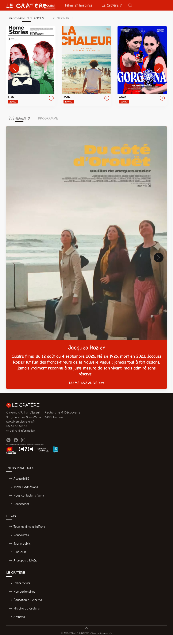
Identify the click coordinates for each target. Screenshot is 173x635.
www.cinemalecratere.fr (20, 421)
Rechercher (21, 504)
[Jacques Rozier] (86, 257)
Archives (19, 617)
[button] (130, 5)
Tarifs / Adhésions (26, 487)
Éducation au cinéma (28, 600)
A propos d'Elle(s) (25, 560)
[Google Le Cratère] (8, 440)
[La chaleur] (86, 66)
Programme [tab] (48, 118)
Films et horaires (78, 5)
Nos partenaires (24, 591)
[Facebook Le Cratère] (16, 440)
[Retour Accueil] (26, 5)
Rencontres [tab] (63, 18)
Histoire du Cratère (27, 608)
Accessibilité (21, 479)
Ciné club (20, 552)
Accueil (49, 5)
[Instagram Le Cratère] (23, 440)
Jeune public (22, 543)
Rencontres (21, 535)
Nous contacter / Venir (29, 495)
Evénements (22, 583)
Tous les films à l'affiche (29, 527)
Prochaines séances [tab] (26, 18)
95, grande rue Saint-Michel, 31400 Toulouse (34, 417)
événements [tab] (19, 118)
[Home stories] (30, 66)
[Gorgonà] (142, 66)
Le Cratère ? (112, 5)
